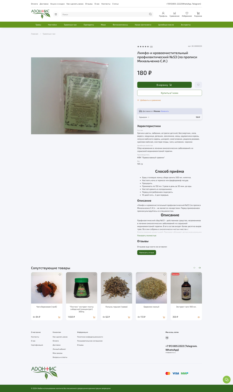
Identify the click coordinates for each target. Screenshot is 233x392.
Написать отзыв (146, 252)
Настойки (52, 24)
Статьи (115, 4)
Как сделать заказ (75, 4)
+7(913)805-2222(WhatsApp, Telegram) (183, 4)
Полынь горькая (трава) (116, 306)
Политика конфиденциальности (90, 337)
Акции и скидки (57, 4)
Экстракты (186, 24)
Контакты (105, 4)
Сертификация (37, 345)
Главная (34, 34)
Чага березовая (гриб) (46, 306)
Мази (103, 24)
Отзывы (89, 4)
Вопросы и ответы (60, 357)
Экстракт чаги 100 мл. (186, 306)
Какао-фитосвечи (143, 24)
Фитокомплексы (120, 24)
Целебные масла (166, 24)
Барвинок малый (151, 306)
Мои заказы (57, 353)
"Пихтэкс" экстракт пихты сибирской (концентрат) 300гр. (82, 309)
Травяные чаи (70, 24)
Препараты (89, 24)
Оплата (34, 4)
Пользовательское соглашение (90, 341)
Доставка (44, 4)
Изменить (165, 111)
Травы (38, 24)
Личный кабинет (59, 349)
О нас (97, 4)
